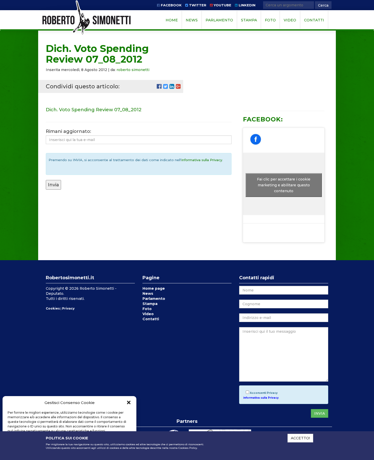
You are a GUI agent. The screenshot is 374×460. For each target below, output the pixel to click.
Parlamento (219, 20)
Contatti (314, 20)
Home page (153, 288)
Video (290, 20)
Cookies (53, 308)
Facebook (171, 5)
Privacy (68, 308)
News (192, 20)
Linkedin (246, 5)
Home (172, 20)
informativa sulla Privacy (201, 160)
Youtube (222, 5)
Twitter (197, 5)
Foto (270, 20)
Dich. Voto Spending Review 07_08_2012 (93, 110)
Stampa (249, 20)
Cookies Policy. (188, 448)
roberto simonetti (133, 69)
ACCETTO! (300, 438)
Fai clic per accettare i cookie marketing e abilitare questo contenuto (283, 185)
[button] (128, 402)
